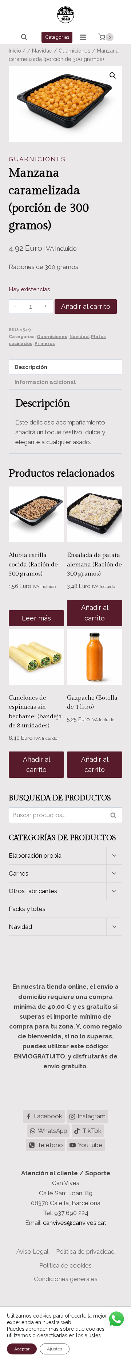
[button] (112, 75)
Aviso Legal (32, 1251)
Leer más (36, 618)
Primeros (45, 343)
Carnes (18, 873)
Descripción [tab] (31, 367)
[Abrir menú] (83, 37)
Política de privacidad (85, 1251)
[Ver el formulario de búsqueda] (24, 37)
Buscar (115, 815)
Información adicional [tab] (45, 382)
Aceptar (21, 1349)
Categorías (57, 37)
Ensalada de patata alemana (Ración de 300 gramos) (94, 564)
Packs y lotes (27, 908)
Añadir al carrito (85, 306)
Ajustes (54, 1349)
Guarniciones (37, 159)
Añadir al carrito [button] (94, 613)
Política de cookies (65, 1265)
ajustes (93, 1335)
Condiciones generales (66, 1279)
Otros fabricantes (33, 891)
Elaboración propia (35, 855)
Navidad (79, 336)
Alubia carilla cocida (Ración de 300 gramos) (33, 564)
